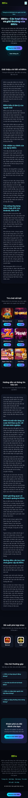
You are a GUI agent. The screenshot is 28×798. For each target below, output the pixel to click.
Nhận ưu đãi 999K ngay (14, 736)
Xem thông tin (14, 53)
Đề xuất (11, 782)
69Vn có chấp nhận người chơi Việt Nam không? (13, 692)
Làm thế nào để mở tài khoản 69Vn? (12, 683)
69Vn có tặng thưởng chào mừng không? (14, 701)
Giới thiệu (11, 779)
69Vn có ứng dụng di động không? (12, 675)
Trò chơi (24, 779)
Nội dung (18, 779)
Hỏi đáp (17, 782)
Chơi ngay (7, 324)
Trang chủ (4, 779)
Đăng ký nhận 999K (14, 48)
